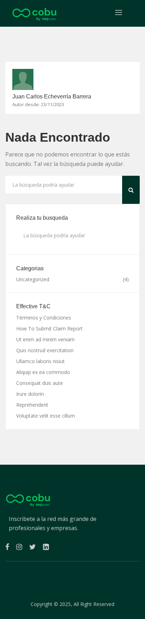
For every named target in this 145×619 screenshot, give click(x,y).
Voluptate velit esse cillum (45, 415)
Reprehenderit (32, 404)
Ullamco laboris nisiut (40, 361)
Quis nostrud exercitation (45, 350)
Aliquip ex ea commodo (43, 372)
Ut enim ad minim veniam (45, 339)
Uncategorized (32, 279)
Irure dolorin (30, 394)
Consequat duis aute (39, 383)
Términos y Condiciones (43, 317)
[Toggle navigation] (119, 12)
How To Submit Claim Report (49, 328)
